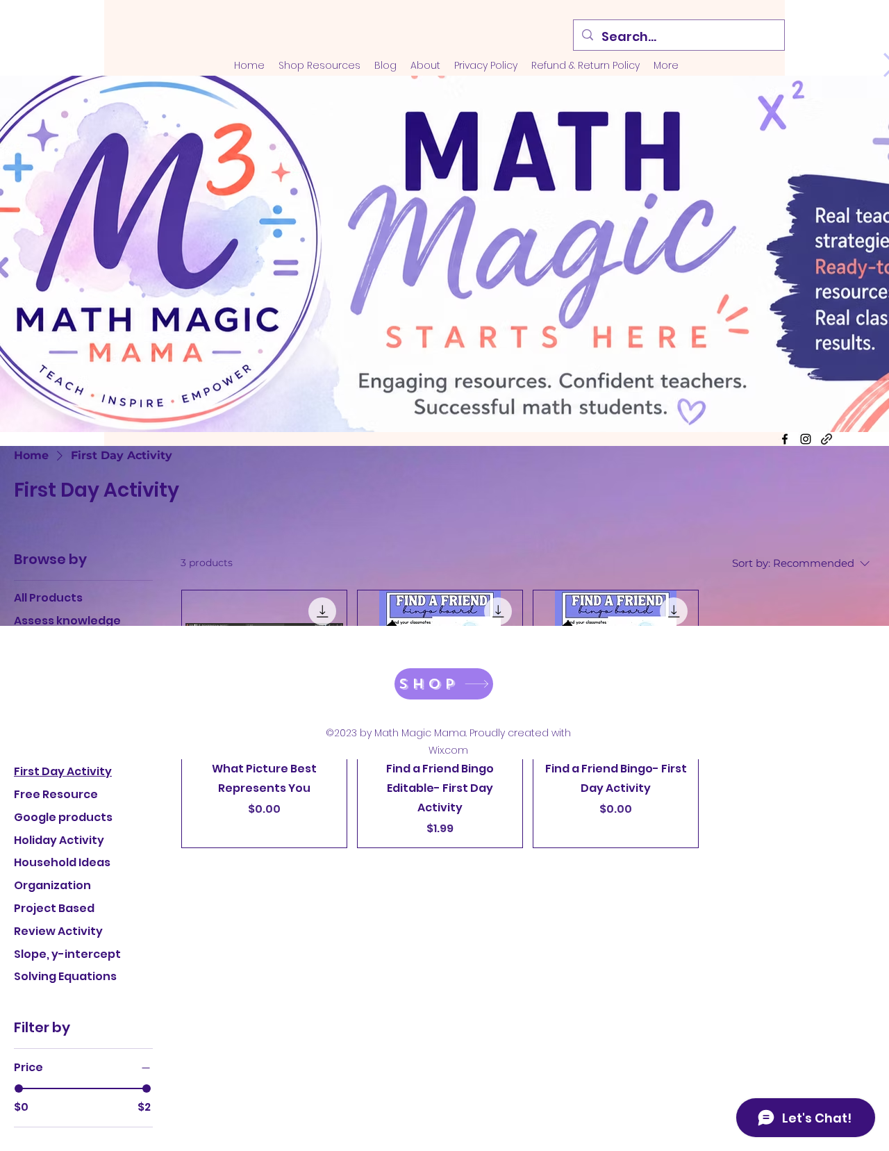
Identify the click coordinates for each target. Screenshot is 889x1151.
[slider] (18, 1088)
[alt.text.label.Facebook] (785, 439)
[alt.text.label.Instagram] (806, 439)
